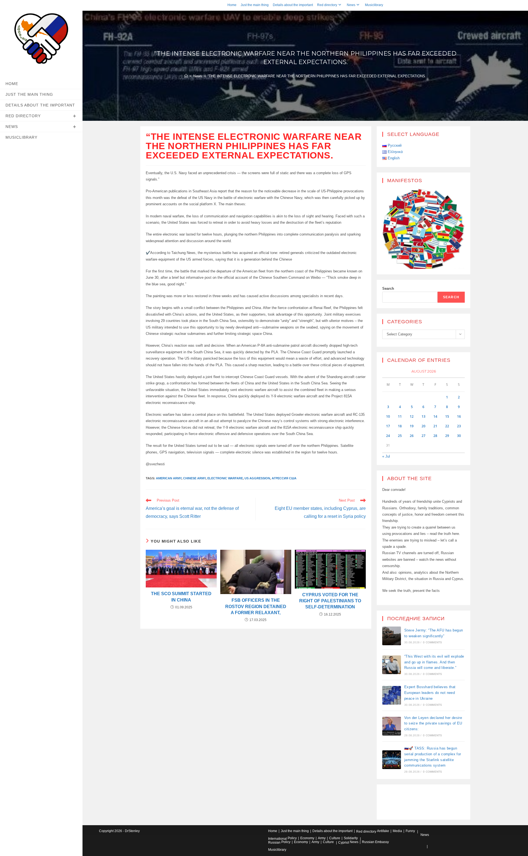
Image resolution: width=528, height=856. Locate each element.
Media (397, 831)
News (351, 5)
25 (400, 435)
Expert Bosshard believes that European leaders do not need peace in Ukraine (430, 693)
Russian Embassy (375, 842)
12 (412, 416)
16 (459, 416)
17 (388, 426)
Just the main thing (255, 5)
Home (232, 5)
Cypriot (343, 842)
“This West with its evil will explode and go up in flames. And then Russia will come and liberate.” (434, 662)
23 (459, 426)
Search (388, 288)
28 (435, 435)
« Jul (386, 456)
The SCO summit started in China (181, 596)
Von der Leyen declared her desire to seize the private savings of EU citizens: (433, 723)
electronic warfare (225, 478)
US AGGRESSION (257, 478)
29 (447, 435)
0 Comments (432, 642)
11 (400, 416)
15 (447, 416)
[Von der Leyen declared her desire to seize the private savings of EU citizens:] (391, 726)
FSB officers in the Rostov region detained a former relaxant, (255, 606)
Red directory (327, 5)
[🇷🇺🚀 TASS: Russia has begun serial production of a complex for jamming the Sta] (391, 759)
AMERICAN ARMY (169, 478)
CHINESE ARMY (194, 478)
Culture (334, 838)
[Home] (186, 76)
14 (435, 416)
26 (412, 435)
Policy (292, 838)
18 (400, 426)
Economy (307, 838)
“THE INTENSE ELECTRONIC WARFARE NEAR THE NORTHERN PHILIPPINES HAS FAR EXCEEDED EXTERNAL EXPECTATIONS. (317, 76)
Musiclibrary (374, 5)
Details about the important (293, 5)
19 (412, 426)
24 (388, 435)
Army (322, 838)
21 (435, 426)
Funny (410, 831)
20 (423, 426)
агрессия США (284, 478)
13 (423, 416)
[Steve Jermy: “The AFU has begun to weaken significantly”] (391, 636)
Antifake (383, 831)
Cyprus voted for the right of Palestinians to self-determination (330, 600)
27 (423, 435)
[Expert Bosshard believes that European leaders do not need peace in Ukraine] (391, 695)
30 (459, 435)
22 (447, 426)
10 (388, 416)
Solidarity (351, 838)
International (277, 839)
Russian (274, 842)
